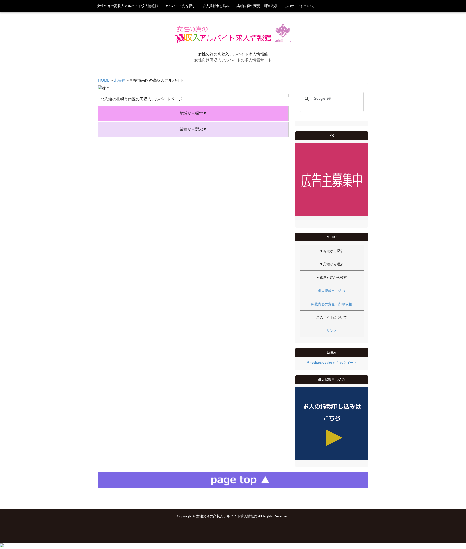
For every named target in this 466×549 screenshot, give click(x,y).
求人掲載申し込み (216, 6)
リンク (331, 331)
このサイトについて (299, 6)
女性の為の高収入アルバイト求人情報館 (127, 6)
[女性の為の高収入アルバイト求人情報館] (233, 43)
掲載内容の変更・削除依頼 (256, 6)
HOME (104, 80)
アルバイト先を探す (180, 6)
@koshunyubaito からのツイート (331, 362)
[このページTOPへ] (233, 487)
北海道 (119, 80)
